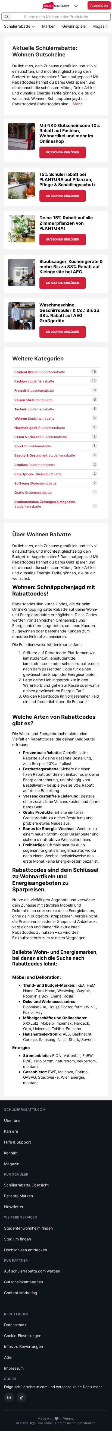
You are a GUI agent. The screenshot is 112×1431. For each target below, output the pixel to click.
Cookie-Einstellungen (22, 1335)
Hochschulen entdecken (25, 1250)
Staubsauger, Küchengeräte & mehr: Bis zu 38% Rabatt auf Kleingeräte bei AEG (71, 266)
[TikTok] (21, 1397)
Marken (48, 26)
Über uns (12, 1120)
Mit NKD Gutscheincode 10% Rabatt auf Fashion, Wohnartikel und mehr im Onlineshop (69, 133)
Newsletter (13, 1206)
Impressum (14, 1368)
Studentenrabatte (39, 372)
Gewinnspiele (74, 26)
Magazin (100, 26)
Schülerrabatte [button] (18, 26)
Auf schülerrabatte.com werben (32, 1271)
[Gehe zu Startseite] (56, 6)
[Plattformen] (76, 6)
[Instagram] (9, 1397)
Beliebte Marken (18, 1195)
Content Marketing (20, 1292)
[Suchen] (6, 16)
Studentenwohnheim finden (28, 1228)
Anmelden (99, 5)
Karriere (11, 1131)
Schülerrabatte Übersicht (26, 1185)
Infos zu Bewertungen (23, 1346)
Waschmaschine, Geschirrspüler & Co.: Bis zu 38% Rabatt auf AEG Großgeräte (69, 312)
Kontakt (11, 1153)
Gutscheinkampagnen (23, 1282)
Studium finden (17, 1239)
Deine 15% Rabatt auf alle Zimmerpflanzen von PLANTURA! (66, 223)
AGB (8, 1357)
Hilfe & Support (17, 1142)
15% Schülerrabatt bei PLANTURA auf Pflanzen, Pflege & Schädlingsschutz (67, 179)
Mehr (77, 104)
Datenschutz (15, 1324)
